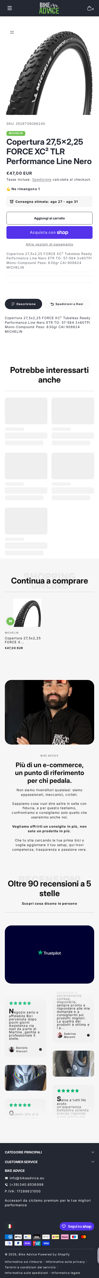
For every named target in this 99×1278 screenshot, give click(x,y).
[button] (89, 8)
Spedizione (42, 179)
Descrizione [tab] (26, 304)
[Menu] (10, 8)
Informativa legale (66, 1273)
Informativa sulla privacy (65, 1261)
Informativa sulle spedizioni (26, 1273)
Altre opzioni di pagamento (49, 244)
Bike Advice (28, 1254)
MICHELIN (16, 133)
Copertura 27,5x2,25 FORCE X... (23, 640)
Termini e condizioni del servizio (30, 1267)
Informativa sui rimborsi (23, 1261)
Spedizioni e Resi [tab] (69, 304)
